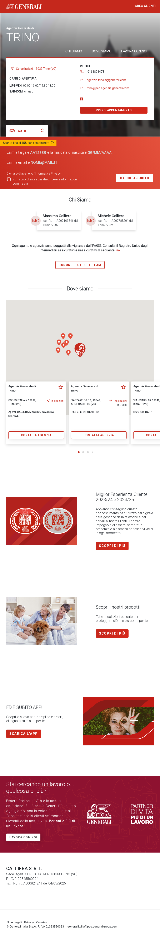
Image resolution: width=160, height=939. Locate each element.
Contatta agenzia (36, 435)
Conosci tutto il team (80, 265)
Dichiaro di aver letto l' (34, 173)
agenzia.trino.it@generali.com (106, 80)
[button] (70, 336)
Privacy (29, 922)
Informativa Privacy (48, 173)
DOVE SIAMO (101, 51)
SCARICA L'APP (23, 734)
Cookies (41, 922)
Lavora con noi (23, 837)
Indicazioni (57, 400)
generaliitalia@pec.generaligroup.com (93, 926)
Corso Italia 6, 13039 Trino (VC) (36, 68)
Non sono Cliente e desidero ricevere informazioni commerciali (45, 181)
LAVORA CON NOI (134, 51)
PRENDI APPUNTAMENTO (114, 110)
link (117, 250)
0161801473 (96, 71)
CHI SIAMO (73, 51)
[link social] (81, 99)
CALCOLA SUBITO (134, 178)
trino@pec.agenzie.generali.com (108, 88)
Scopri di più (112, 546)
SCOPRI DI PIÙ (112, 633)
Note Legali (14, 922)
